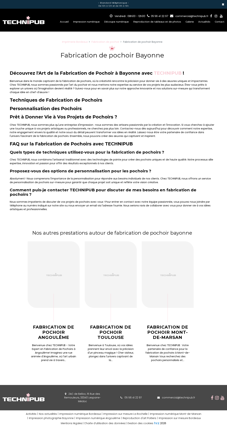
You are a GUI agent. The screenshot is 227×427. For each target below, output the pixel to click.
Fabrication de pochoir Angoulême (53, 332)
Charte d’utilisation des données (104, 423)
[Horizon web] (156, 423)
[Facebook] (211, 16)
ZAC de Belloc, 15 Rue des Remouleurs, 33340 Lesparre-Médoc (82, 397)
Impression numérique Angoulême (98, 418)
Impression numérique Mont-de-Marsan (175, 414)
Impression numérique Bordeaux (80, 414)
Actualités (204, 21)
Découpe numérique (116, 21)
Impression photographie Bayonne (51, 418)
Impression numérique (86, 21)
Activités (31, 414)
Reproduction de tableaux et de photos (157, 21)
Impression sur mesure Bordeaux (180, 418)
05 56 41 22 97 (133, 397)
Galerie (190, 21)
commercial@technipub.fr (191, 16)
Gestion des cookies (140, 423)
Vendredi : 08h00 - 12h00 (129, 16)
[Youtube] (221, 16)
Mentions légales (71, 423)
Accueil (64, 21)
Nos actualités (48, 414)
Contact (219, 21)
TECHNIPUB (168, 73)
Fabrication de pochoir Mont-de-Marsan (167, 332)
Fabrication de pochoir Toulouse (110, 332)
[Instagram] (216, 16)
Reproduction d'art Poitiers (139, 418)
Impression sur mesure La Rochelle (125, 414)
